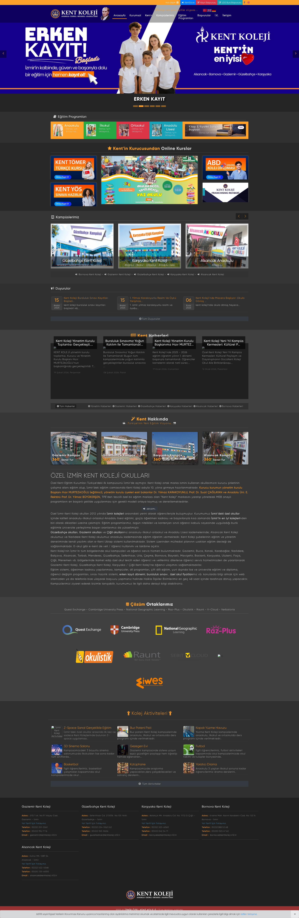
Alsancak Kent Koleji (212, 274)
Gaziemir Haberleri (126, 406)
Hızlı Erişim (170, 2)
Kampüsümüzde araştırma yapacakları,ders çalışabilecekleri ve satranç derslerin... (146, 772)
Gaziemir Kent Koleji (119, 274)
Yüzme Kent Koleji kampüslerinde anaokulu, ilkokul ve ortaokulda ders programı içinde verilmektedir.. (212, 735)
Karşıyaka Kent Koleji (182, 274)
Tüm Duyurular (151, 318)
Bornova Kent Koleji (90, 274)
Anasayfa (120, 15)
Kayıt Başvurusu (208, 2)
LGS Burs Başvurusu (231, 2)
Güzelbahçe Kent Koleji (150, 274)
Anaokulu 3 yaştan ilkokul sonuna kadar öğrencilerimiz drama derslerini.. (221, 770)
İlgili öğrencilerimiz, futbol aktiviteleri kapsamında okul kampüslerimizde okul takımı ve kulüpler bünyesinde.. (214, 753)
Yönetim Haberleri (101, 406)
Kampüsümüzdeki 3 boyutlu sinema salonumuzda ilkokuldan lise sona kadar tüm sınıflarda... (82, 753)
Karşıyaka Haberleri (181, 406)
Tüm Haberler (67, 406)
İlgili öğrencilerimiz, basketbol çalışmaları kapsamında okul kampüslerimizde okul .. (76, 772)
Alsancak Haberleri (207, 406)
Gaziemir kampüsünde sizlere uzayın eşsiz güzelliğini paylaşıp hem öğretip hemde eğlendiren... (147, 753)
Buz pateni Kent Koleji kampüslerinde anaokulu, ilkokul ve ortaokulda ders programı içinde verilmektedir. (146, 735)
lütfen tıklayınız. (249, 914)
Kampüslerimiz (165, 15)
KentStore (189, 2)
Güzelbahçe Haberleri (153, 406)
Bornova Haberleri (232, 406)
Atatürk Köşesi (105, 14)
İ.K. (216, 15)
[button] (22, 54)
